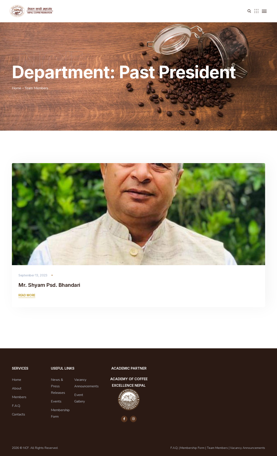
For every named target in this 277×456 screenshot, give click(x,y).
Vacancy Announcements (86, 383)
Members (19, 397)
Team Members (217, 448)
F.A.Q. (16, 405)
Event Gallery (79, 398)
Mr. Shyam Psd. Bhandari (49, 285)
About (16, 388)
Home (16, 88)
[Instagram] (133, 419)
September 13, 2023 (32, 275)
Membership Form (60, 413)
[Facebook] (124, 419)
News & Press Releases (58, 386)
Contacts (18, 414)
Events (56, 401)
